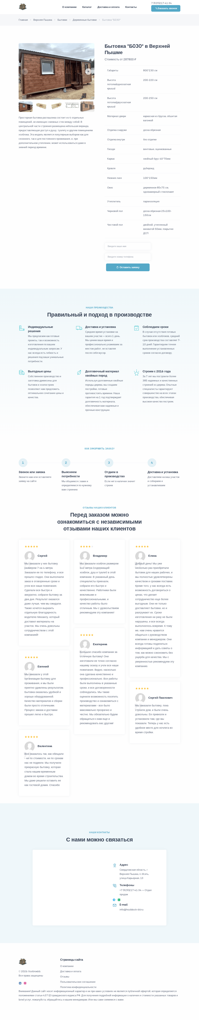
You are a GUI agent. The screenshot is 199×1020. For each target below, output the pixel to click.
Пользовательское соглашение (77, 981)
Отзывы (64, 976)
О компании (67, 966)
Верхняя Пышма (42, 19)
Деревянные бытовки (85, 19)
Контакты (131, 7)
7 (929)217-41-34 (161, 3)
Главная (23, 19)
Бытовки (62, 19)
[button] (88, 71)
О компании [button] (69, 7)
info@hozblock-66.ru (131, 909)
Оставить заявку (129, 267)
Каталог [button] (87, 7)
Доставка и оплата (108, 7)
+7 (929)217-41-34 (130, 890)
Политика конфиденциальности (78, 987)
